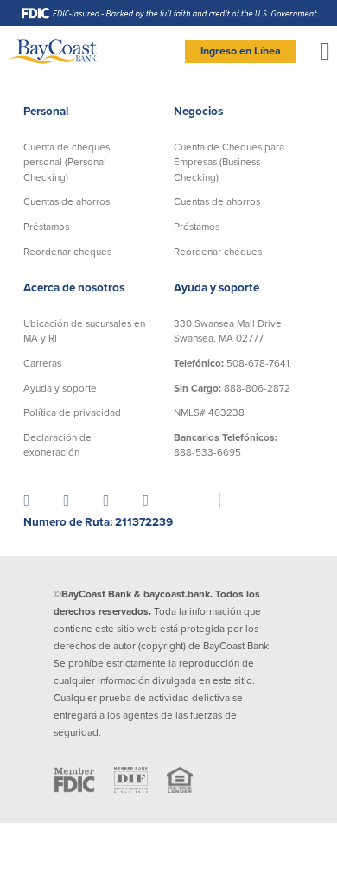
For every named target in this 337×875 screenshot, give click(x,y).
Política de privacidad (72, 412)
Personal (45, 111)
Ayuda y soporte (60, 388)
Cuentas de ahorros (66, 201)
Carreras (42, 363)
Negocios (198, 111)
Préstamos (46, 226)
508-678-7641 (231, 363)
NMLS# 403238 (209, 412)
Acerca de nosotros (73, 288)
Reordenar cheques (67, 252)
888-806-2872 (232, 388)
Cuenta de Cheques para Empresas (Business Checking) (229, 161)
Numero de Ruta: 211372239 (98, 522)
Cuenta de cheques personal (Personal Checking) (66, 161)
